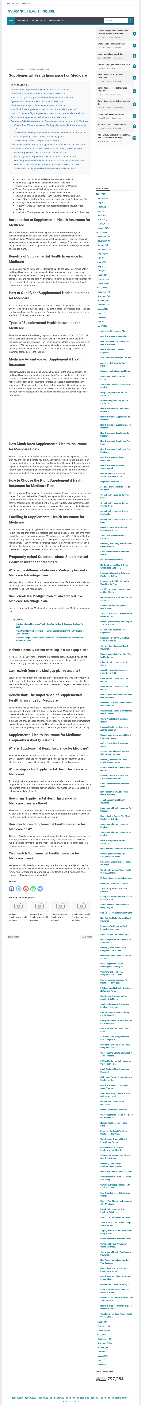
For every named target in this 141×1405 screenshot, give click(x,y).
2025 (101, 232)
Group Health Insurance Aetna (111, 114)
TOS (17, 4)
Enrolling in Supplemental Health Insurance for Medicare (38, 117)
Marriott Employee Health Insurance (114, 64)
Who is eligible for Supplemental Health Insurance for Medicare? (45, 156)
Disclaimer (27, 4)
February (103, 224)
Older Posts (87, 937)
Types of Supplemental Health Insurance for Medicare (37, 101)
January (103, 228)
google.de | (84, 1397)
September (104, 249)
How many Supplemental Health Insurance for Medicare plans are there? (49, 160)
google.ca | (43, 1397)
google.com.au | (57, 1397)
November (104, 241)
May (101, 211)
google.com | (18, 1397)
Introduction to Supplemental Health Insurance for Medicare (40, 89)
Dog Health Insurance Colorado (114, 883)
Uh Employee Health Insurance (113, 1110)
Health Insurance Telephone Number (116, 1171)
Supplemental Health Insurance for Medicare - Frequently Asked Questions (47, 148)
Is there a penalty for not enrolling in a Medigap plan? (39, 136)
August (102, 198)
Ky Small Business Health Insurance (116, 878)
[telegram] (40, 889)
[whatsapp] (33, 889)
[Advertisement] (50, 46)
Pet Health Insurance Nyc (111, 560)
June (101, 207)
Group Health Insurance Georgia (114, 1284)
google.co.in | (72, 1397)
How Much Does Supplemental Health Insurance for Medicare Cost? (44, 109)
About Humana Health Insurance (114, 934)
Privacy (10, 4)
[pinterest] (26, 889)
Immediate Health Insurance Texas (115, 1239)
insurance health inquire (31, 11)
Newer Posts (13, 937)
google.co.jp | (107, 1397)
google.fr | (95, 1397)
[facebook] (11, 889)
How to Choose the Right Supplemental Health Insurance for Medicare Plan (47, 113)
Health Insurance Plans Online (113, 336)
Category (21, 20)
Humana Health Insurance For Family (116, 848)
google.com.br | (121, 1397)
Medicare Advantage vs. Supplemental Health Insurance (38, 105)
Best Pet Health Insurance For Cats (115, 358)
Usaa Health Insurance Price (110, 54)
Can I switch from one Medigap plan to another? (37, 140)
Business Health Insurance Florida (115, 371)
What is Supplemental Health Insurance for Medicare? (40, 152)
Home (11, 20)
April (101, 215)
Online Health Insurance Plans (113, 331)
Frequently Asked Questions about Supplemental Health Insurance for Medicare (49, 121)
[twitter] (18, 889)
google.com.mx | (71, 1401)
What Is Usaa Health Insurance (111, 44)
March (102, 219)
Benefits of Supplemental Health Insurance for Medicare (38, 93)
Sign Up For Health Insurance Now (115, 1217)
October (103, 245)
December (103, 237)
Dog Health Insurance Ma (111, 482)
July (101, 202)
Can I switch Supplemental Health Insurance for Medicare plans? (45, 168)
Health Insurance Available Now (112, 124)
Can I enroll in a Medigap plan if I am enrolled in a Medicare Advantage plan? (51, 132)
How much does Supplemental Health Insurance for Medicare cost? (46, 164)
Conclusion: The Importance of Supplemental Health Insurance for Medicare (48, 144)
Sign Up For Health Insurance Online (116, 913)
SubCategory (37, 20)
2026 (101, 194)
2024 (101, 288)
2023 (101, 1335)
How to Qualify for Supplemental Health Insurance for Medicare (42, 97)
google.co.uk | (31, 1397)
